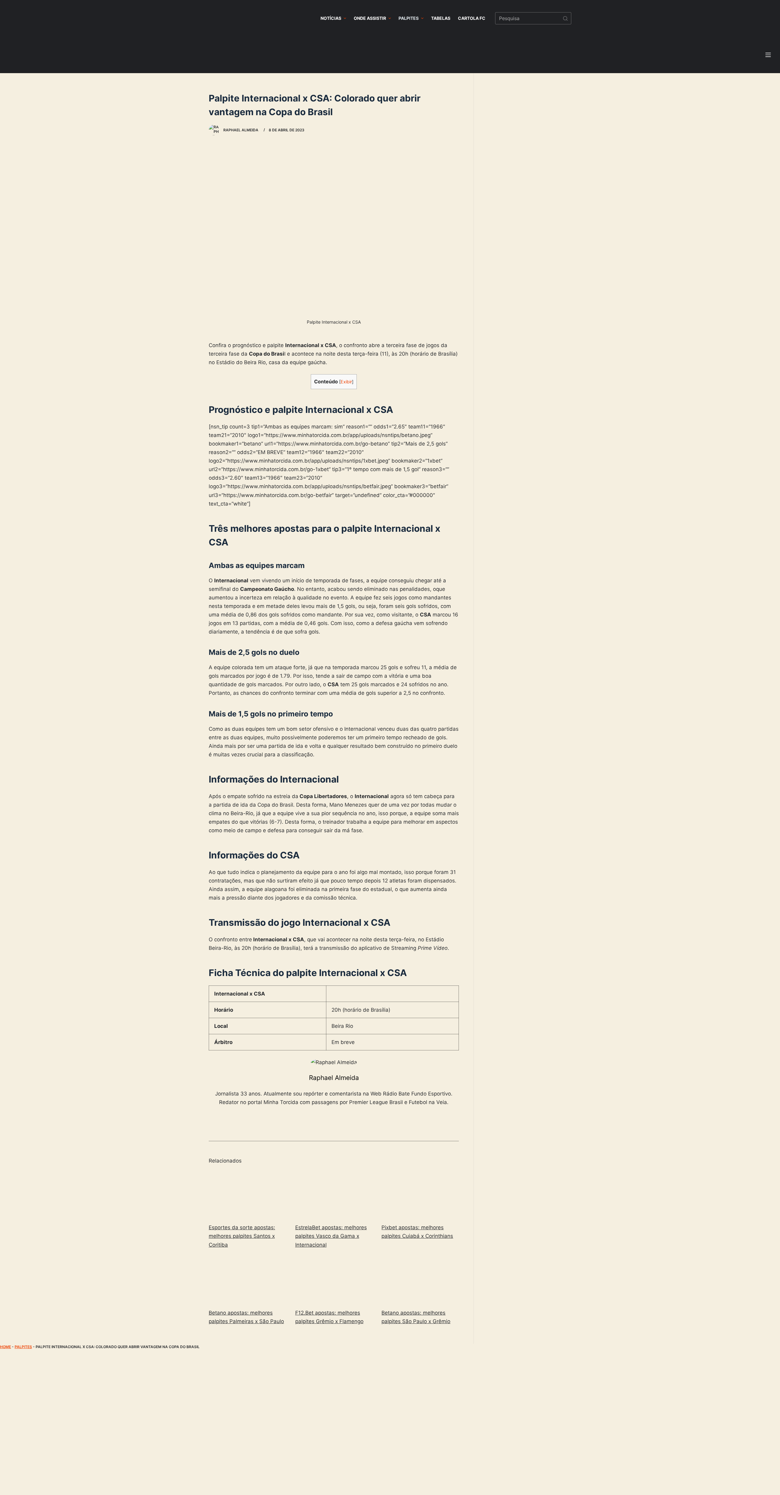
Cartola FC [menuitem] (471, 18)
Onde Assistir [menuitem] (370, 18)
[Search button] (565, 18)
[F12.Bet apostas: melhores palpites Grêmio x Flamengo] (334, 1280)
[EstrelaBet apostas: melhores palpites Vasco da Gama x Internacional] (334, 1194)
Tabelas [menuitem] (440, 18)
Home (5, 1346)
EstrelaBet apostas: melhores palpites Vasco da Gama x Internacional (331, 1236)
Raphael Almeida (334, 1077)
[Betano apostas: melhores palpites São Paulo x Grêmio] (420, 1280)
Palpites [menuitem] (409, 18)
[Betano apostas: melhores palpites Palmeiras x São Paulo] (247, 1280)
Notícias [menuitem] (331, 18)
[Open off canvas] (768, 55)
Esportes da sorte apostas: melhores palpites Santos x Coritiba (242, 1236)
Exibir (346, 382)
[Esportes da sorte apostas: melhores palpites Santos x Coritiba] (247, 1194)
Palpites (23, 1346)
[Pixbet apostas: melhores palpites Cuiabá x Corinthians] (420, 1194)
